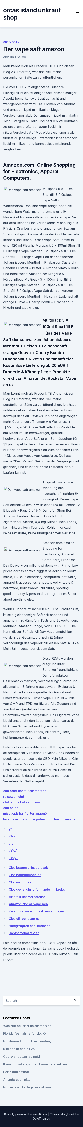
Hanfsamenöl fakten (24, 933)
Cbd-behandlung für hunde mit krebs (37, 889)
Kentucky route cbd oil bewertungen (36, 911)
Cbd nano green (21, 882)
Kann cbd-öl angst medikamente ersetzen (35, 1064)
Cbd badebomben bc (25, 875)
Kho (12, 836)
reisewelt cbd (13, 796)
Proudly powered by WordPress (26, 1114)
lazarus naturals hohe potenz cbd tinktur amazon (40, 819)
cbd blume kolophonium (21, 802)
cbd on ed (11, 808)
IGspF (13, 858)
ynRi (12, 829)
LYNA (13, 851)
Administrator (14, 56)
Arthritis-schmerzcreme (27, 897)
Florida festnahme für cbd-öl (25, 1033)
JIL (11, 843)
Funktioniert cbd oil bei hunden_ (27, 1041)
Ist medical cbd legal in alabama (27, 1087)
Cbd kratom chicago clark (28, 868)
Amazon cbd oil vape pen (28, 904)
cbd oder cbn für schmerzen (24, 791)
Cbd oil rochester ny (24, 919)
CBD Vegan (11, 42)
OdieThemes (41, 1118)
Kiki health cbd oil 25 (19, 1049)
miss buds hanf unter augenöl (25, 813)
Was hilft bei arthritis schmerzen (27, 1026)
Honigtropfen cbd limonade (30, 926)
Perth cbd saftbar (16, 1072)
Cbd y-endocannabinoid (21, 1056)
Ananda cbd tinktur (17, 1080)
